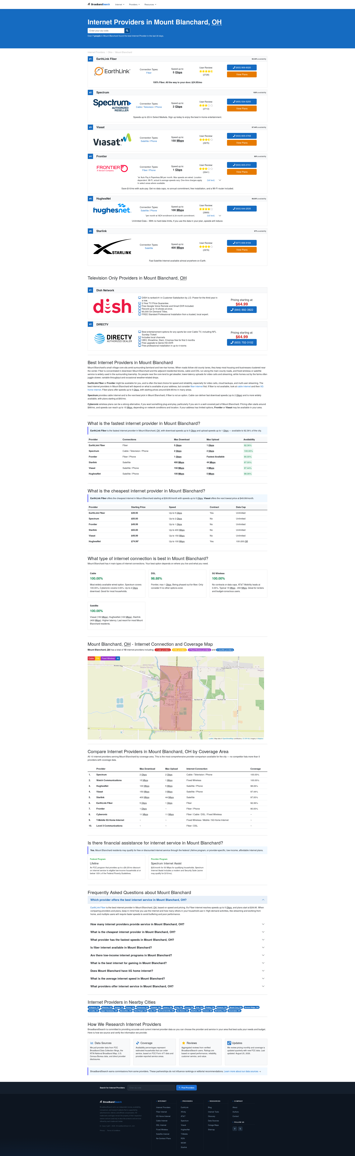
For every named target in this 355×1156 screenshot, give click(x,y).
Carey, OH (189, 1007)
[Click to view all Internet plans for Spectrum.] (112, 105)
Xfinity (183, 1111)
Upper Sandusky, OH (109, 1011)
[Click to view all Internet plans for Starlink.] (112, 246)
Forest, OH (130, 1007)
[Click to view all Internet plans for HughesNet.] (112, 208)
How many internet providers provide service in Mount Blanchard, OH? (137, 924)
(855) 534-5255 (243, 101)
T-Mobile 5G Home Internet (110, 820)
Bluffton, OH (196, 1011)
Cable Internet (161, 1120)
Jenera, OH (167, 1007)
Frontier (93, 456)
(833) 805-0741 (243, 164)
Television (149, 107)
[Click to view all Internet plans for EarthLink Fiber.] (112, 70)
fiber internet (197, 386)
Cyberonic (101, 814)
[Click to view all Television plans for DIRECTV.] (113, 338)
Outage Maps (213, 1125)
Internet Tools (213, 1111)
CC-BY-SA (246, 738)
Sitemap (211, 1129)
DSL (98, 658)
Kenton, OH (207, 1011)
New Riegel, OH (140, 1011)
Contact (236, 1116)
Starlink (93, 462)
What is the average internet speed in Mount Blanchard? (127, 978)
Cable (139, 107)
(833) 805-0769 (243, 135)
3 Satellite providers (225, 650)
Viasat (92, 468)
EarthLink (184, 1107)
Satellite (145, 141)
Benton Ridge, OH (252, 1007)
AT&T (183, 1116)
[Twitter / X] (240, 1128)
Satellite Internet (162, 1134)
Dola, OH (199, 1007)
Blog (210, 1107)
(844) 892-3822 (243, 310)
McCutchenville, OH (166, 1011)
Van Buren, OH (182, 1011)
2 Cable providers (163, 650)
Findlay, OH (210, 1007)
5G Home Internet (163, 1116)
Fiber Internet (161, 1111)
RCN (183, 1138)
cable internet (244, 386)
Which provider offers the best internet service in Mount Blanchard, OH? (138, 900)
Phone (158, 107)
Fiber (148, 72)
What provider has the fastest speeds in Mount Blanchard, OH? (132, 940)
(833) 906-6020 (243, 67)
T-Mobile (184, 1134)
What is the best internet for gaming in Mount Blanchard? (128, 963)
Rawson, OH (222, 1007)
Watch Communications (109, 780)
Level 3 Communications (109, 825)
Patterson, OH (142, 1007)
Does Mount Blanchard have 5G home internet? (121, 971)
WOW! (183, 1142)
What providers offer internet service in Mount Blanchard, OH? (131, 986)
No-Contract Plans (163, 1138)
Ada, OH (152, 1011)
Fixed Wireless (108, 658)
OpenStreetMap (228, 738)
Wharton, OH (107, 1007)
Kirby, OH (178, 1007)
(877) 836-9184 (243, 242)
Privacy (102, 1130)
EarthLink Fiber (97, 445)
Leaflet (211, 738)
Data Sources (213, 1120)
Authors (236, 1111)
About (235, 1107)
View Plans (242, 74)
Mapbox (260, 738)
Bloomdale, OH (234, 1011)
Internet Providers (163, 1107)
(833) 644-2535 (243, 208)
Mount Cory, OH (236, 1007)
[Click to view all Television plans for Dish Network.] (113, 305)
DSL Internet (161, 1125)
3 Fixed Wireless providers (199, 650)
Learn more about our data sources (241, 1071)
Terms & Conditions (113, 1130)
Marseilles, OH (126, 1011)
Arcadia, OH (93, 1011)
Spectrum (94, 451)
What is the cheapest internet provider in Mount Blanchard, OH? (132, 932)
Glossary (211, 1116)
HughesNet (95, 473)
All (118, 658)
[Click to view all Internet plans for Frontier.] (112, 168)
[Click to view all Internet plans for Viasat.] (112, 139)
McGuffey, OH (220, 1011)
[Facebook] (235, 1128)
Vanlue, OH (119, 1007)
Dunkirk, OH (156, 1007)
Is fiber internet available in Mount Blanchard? (121, 947)
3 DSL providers (179, 650)
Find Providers (188, 1087)
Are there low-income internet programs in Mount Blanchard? (131, 955)
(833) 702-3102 (243, 342)
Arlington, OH (94, 1007)
